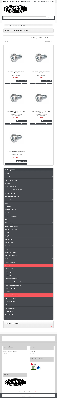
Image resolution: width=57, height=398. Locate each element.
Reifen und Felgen (9, 223)
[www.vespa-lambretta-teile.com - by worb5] (15, 9)
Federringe (9, 272)
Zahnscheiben (9, 311)
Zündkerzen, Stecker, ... (11, 209)
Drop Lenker (8, 206)
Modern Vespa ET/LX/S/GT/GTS (13, 190)
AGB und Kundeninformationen (10, 351)
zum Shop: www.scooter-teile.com (46, 1)
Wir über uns (32, 351)
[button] (45, 37)
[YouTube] (29, 338)
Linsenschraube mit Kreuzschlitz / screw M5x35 (41, 71)
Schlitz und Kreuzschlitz (12, 295)
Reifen (6, 219)
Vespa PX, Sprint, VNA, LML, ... (13, 196)
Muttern (8, 291)
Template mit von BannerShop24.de (29, 396)
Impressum (32, 353)
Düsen (6, 203)
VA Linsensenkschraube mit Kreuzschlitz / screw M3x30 (16, 152)
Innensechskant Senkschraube (14, 282)
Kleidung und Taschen (10, 252)
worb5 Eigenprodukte (10, 186)
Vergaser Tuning (9, 200)
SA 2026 (7, 173)
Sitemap (5, 353)
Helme (6, 249)
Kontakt (13, 1)
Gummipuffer (9, 275)
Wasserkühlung (9, 242)
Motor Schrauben (10, 288)
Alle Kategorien (10, 21)
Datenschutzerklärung (34, 355)
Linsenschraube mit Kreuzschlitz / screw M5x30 (16, 112)
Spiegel (7, 236)
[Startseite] (6, 25)
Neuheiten (7, 183)
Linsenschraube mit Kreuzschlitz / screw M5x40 (41, 112)
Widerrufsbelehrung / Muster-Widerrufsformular (14, 355)
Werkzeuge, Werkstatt (11, 255)
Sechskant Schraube (11, 298)
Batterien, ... (8, 213)
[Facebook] (24, 338)
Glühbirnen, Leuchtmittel (11, 226)
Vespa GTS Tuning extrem (11, 180)
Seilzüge (7, 232)
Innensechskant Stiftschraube (13, 285)
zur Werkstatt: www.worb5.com (29, 1)
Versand (37, 391)
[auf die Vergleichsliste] (10, 83)
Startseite (6, 1)
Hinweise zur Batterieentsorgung (10, 356)
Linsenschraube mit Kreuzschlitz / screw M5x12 (16, 71)
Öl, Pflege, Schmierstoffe (11, 216)
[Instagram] (33, 338)
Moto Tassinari (9, 239)
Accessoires (8, 246)
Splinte (8, 305)
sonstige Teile (8, 318)
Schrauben (7, 265)
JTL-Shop (30, 394)
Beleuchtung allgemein (11, 229)
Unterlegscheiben (10, 308)
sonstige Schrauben (11, 301)
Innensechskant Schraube (12, 278)
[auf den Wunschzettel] (21, 83)
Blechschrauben (10, 268)
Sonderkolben (8, 259)
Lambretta (7, 177)
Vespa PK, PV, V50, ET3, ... (12, 193)
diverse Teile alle (9, 314)
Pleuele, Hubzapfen (10, 262)
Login (18, 1)
